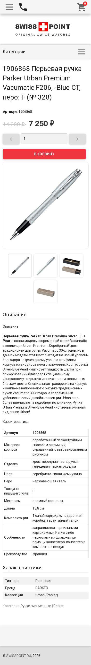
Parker (58, 606)
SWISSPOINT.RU (18, 656)
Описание (14, 314)
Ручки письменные (36, 606)
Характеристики (22, 568)
